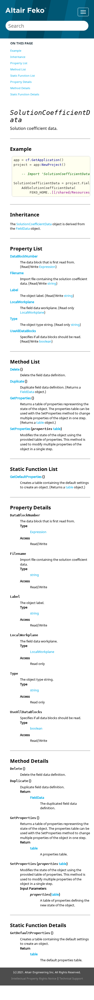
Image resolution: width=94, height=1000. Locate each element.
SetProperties (20, 428)
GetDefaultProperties (26, 476)
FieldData (23, 228)
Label (14, 290)
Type (13, 318)
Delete (15, 369)
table (40, 422)
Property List (18, 63)
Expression (47, 266)
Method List (18, 69)
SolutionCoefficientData (34, 224)
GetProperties (20, 398)
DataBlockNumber (24, 256)
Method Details (20, 88)
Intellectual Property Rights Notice (33, 978)
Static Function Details (24, 94)
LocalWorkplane (22, 302)
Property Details (21, 82)
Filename (17, 273)
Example (15, 50)
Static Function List (22, 75)
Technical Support (71, 978)
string (51, 283)
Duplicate (17, 381)
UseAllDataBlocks (23, 331)
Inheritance (17, 57)
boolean (45, 341)
